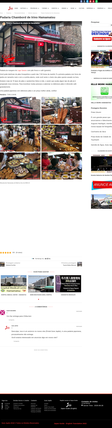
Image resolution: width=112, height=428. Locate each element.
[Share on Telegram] (45, 258)
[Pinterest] (93, 1)
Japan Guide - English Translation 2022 (70, 423)
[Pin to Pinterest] (38, 258)
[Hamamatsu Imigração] (68, 283)
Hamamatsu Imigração (68, 294)
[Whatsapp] (96, 1)
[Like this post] (33, 258)
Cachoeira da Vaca (98, 132)
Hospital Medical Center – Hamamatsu (13, 294)
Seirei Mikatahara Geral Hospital (41, 294)
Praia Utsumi (96, 112)
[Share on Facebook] (35, 258)
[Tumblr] (84, 1)
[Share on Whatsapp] (43, 258)
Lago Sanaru (22, 70)
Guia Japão (48, 400)
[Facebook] (81, 1)
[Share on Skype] (49, 258)
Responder (79, 311)
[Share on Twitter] (37, 258)
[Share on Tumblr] (42, 258)
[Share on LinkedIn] (40, 258)
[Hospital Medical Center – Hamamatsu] (13, 283)
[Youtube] (90, 1)
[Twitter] (87, 1)
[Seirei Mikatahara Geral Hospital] (41, 283)
